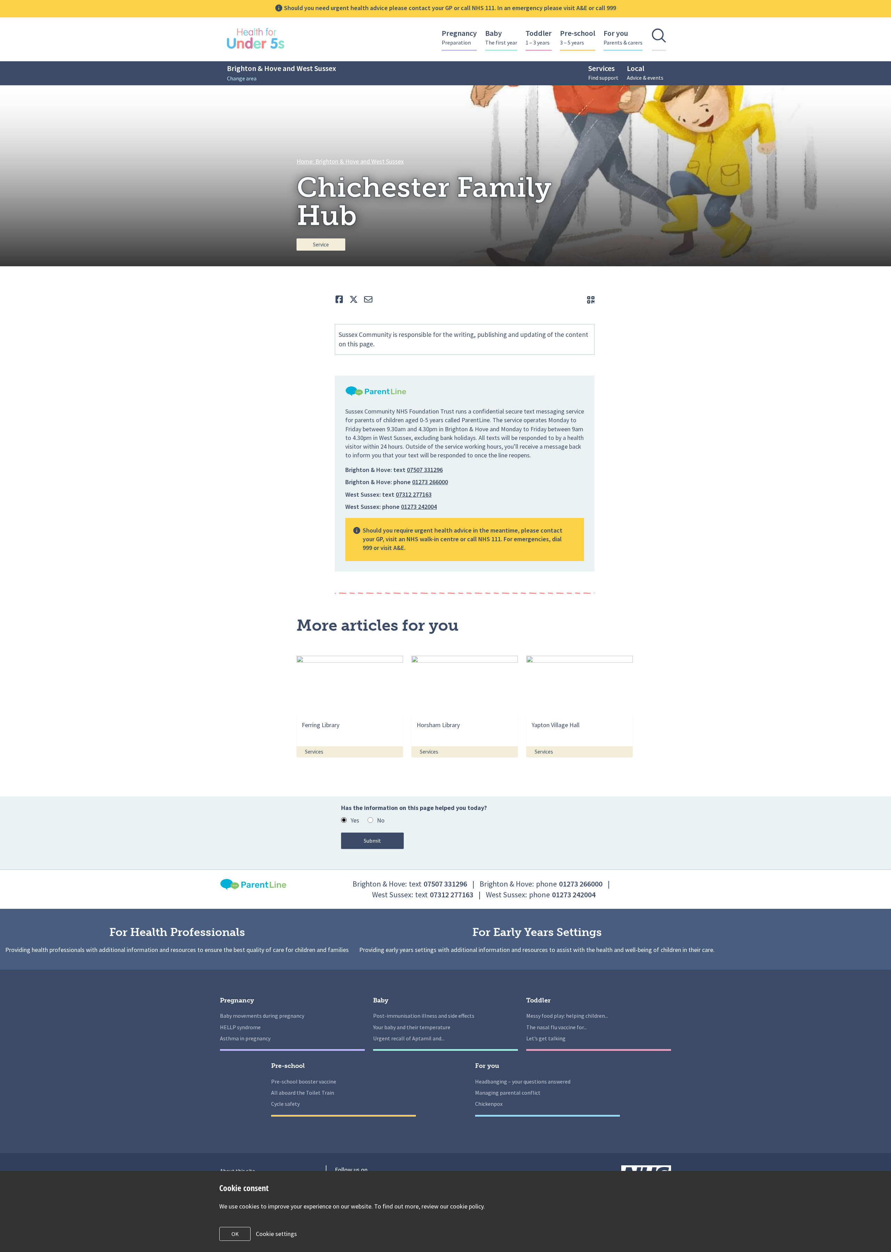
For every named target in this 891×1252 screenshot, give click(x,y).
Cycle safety (285, 1103)
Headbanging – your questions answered (522, 1081)
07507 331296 (425, 470)
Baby (501, 37)
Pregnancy (459, 37)
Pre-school (577, 37)
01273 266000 (430, 482)
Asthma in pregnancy (245, 1038)
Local (645, 72)
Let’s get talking (546, 1038)
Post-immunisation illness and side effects (423, 1015)
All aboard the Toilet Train (302, 1092)
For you (623, 37)
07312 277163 (414, 494)
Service (321, 244)
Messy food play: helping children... (567, 1015)
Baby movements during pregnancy (262, 1015)
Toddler (539, 37)
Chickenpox (489, 1103)
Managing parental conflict (508, 1092)
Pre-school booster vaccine (303, 1081)
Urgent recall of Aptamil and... (408, 1038)
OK (235, 1233)
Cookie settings (276, 1234)
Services (603, 72)
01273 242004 (419, 507)
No (381, 820)
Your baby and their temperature (411, 1027)
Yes (354, 820)
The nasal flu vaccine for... (556, 1027)
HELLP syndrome (240, 1027)
